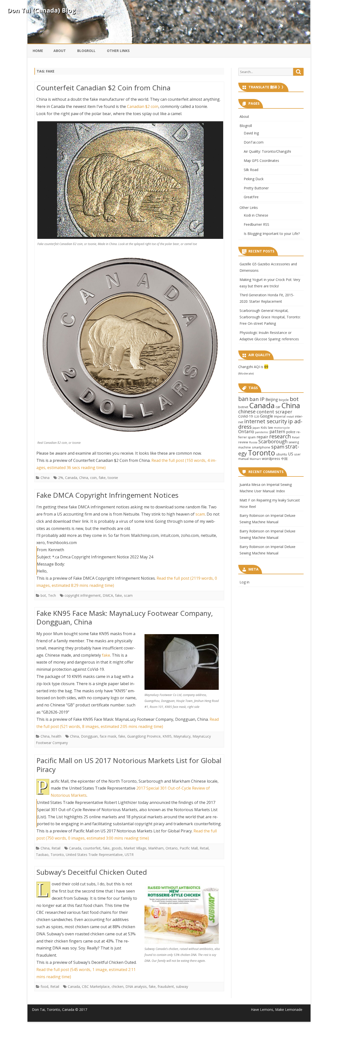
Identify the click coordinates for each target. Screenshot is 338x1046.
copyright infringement (83, 595)
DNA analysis (136, 986)
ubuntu (281, 454)
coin (93, 477)
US (290, 454)
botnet (243, 407)
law (270, 427)
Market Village (135, 848)
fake (102, 477)
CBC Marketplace (96, 986)
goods (117, 848)
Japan (256, 427)
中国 (284, 458)
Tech (52, 595)
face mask (108, 736)
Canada (71, 477)
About (59, 50)
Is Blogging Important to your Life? (272, 233)
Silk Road (251, 169)
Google (266, 416)
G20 (256, 416)
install (290, 416)
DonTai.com (254, 142)
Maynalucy (182, 736)
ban (243, 399)
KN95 (167, 736)
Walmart (255, 459)
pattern (277, 431)
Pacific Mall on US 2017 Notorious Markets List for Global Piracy (128, 765)
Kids (264, 427)
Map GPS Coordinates (261, 160)
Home (38, 50)
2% (60, 477)
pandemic (261, 432)
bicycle (284, 400)
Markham (156, 848)
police (290, 431)
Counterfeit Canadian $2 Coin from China (103, 87)
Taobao (42, 854)
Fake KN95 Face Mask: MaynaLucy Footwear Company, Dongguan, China (124, 617)
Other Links (118, 50)
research (280, 436)
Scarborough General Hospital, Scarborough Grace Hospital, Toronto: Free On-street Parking (270, 317)
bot (43, 595)
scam (200, 514)
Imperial (280, 416)
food (44, 986)
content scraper (274, 411)
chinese (247, 411)
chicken (117, 986)
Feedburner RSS (256, 224)
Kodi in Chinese (256, 215)
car (278, 406)
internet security (265, 421)
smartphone (261, 447)
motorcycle (282, 427)
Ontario (172, 848)
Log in (244, 582)
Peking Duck (254, 178)
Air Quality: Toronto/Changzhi (267, 151)
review (243, 442)
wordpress (271, 458)
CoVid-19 (245, 416)
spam (277, 446)
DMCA (108, 595)
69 (266, 366)
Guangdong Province (144, 736)
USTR (129, 854)
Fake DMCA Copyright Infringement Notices (107, 495)
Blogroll (86, 50)
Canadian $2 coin (142, 106)
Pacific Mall (189, 848)
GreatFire (251, 197)
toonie (113, 477)
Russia (253, 442)
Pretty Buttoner (256, 188)
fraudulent (166, 986)
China (45, 477)
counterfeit (92, 848)
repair (262, 437)
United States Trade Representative (94, 854)
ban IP (257, 399)
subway (182, 986)
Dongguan (89, 736)
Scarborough (273, 441)
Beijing (272, 399)
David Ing (251, 133)
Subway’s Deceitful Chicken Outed (91, 872)
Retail (55, 848)
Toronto (57, 854)
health (56, 736)
